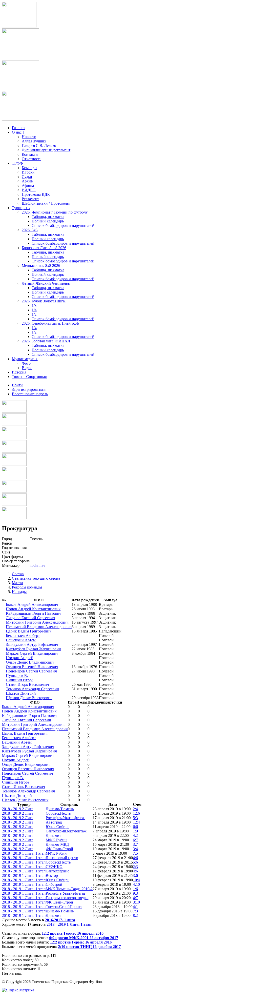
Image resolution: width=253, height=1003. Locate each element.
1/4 (34, 310)
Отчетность (31, 159)
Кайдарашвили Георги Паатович (33, 613)
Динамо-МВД (57, 844)
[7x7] (14, 424)
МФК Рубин (56, 840)
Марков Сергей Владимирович (32, 653)
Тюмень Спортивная (29, 376)
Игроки (28, 172)
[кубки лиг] (14, 451)
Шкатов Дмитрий (21, 693)
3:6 (135, 875)
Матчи (17, 583)
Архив (27, 181)
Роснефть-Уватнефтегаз (65, 818)
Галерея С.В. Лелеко (39, 145)
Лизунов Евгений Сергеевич (30, 618)
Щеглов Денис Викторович (29, 698)
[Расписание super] (14, 504)
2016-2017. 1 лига (60, 920)
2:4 (135, 809)
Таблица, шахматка (48, 217)
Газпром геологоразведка (67, 898)
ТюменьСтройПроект (64, 907)
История (19, 372)
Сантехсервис (57, 871)
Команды (29, 168)
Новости (29, 137)
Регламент (30, 199)
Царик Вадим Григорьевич (28, 631)
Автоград (54, 822)
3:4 (135, 849)
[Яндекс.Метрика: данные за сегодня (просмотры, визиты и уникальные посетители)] (18, 990)
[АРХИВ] (14, 464)
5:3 (135, 818)
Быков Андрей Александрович (32, 604)
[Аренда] (20, 119)
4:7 (135, 898)
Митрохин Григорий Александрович (37, 622)
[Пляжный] (14, 478)
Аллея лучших (34, 141)
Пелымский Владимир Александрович (39, 627)
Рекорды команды (27, 587)
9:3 (135, 893)
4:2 (135, 835)
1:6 (135, 889)
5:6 (135, 862)
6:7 (135, 840)
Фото (26, 363)
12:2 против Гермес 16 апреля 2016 (73, 933)
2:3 (135, 867)
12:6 (136, 813)
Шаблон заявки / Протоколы (46, 203)
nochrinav (37, 565)
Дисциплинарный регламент (46, 150)
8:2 (135, 915)
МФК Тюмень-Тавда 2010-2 (69, 889)
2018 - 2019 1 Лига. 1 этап (24, 853)
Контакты (30, 154)
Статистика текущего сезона (36, 578)
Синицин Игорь (19, 680)
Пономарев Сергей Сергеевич (31, 671)
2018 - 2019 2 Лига (17, 809)
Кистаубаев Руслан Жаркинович (33, 649)
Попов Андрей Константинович (33, 609)
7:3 (135, 911)
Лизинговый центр (62, 858)
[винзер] (20, 58)
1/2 (34, 314)
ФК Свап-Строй (59, 849)
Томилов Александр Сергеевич (32, 689)
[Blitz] (14, 438)
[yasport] (19, 26)
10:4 (136, 880)
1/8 (34, 305)
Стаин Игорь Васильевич (27, 684)
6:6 (135, 827)
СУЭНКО (54, 867)
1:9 (135, 831)
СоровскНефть (58, 813)
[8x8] (14, 411)
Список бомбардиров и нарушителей (63, 225)
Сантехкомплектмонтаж (66, 831)
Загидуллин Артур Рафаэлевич (32, 644)
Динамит (53, 835)
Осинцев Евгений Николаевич (32, 667)
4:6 (135, 858)
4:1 (135, 907)
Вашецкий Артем (21, 640)
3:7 (135, 844)
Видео (27, 368)
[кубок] (14, 491)
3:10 (136, 902)
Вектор (52, 875)
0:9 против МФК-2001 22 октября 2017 (83, 938)
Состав (18, 574)
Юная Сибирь (57, 827)
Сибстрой (54, 884)
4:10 (136, 884)
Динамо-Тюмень (60, 809)
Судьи (27, 177)
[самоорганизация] (20, 89)
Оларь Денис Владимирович (30, 662)
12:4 (136, 822)
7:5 (135, 853)
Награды (19, 592)
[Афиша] (14, 518)
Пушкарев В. (17, 675)
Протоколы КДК (36, 194)
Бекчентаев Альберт (23, 635)
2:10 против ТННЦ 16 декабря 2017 (89, 946)
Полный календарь (48, 221)
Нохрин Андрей (19, 658)
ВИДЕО (29, 190)
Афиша (28, 185)
